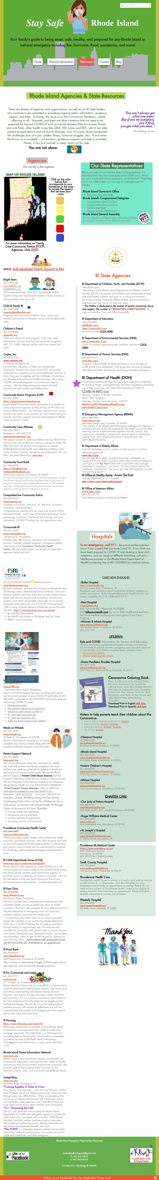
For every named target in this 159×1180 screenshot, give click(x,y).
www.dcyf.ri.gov (90, 287)
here (11, 1042)
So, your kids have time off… (22, 714)
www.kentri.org (89, 605)
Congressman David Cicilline (102, 201)
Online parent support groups (98, 655)
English (125, 721)
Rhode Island (115, 22)
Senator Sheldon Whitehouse (102, 210)
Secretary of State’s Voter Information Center (113, 217)
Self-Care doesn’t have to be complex (27, 720)
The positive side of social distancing (26, 708)
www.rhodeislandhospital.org (95, 757)
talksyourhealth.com (96, 612)
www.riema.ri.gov (91, 420)
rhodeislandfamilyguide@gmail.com (79, 1153)
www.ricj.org (9, 979)
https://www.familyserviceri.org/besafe (34, 610)
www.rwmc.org (87, 821)
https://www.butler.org (92, 585)
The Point (128, 475)
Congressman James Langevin (102, 204)
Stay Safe (45, 22)
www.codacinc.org (13, 360)
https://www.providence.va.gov (96, 848)
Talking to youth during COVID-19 (25, 711)
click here (140, 703)
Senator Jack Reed (96, 207)
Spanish (114, 724)
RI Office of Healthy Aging (97, 475)
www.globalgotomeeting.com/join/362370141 (27, 791)
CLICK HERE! (106, 331)
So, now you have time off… (22, 717)
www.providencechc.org (15, 834)
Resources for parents (93, 652)
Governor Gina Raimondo (100, 194)
